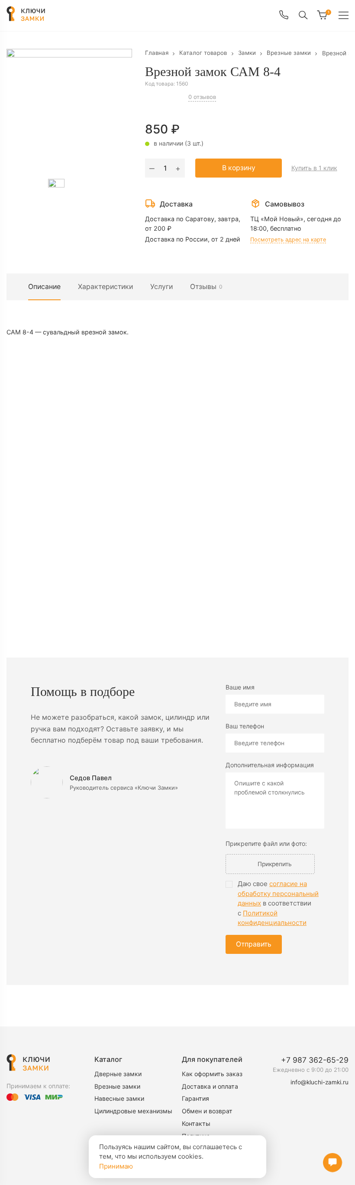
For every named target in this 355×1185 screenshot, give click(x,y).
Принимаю (116, 1166)
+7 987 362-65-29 (315, 1060)
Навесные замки (119, 1098)
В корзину (238, 168)
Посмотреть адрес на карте (289, 239)
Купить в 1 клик (314, 168)
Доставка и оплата (210, 1086)
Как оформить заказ (213, 1074)
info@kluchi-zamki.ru (319, 1082)
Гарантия (196, 1098)
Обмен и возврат (207, 1111)
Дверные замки (118, 1074)
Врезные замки (117, 1086)
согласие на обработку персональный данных (278, 894)
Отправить (254, 944)
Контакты (196, 1124)
